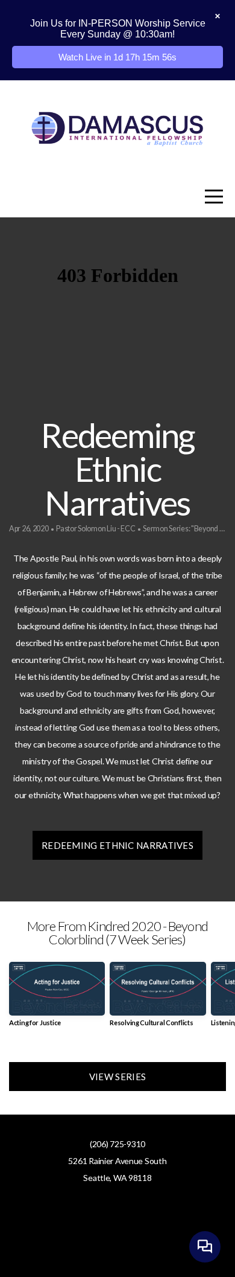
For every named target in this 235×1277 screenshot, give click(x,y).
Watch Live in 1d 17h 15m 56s (117, 57)
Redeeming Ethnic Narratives (117, 845)
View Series (117, 1076)
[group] (57, 999)
